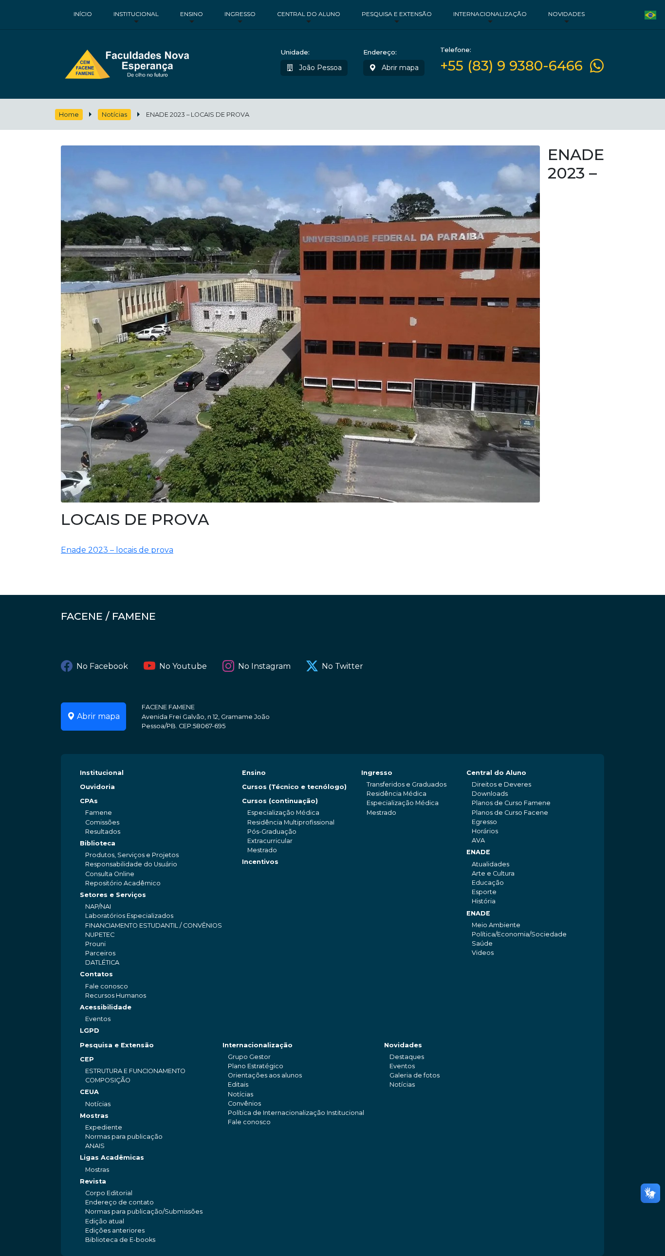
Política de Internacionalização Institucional (296, 1112)
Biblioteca (97, 843)
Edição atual (104, 1221)
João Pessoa (319, 67)
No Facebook (102, 666)
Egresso (484, 821)
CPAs (89, 801)
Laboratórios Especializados (129, 915)
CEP (87, 1059)
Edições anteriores (115, 1230)
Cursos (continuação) (280, 801)
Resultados (102, 831)
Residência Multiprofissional (290, 822)
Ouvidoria (97, 786)
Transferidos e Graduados (406, 784)
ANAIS (95, 1145)
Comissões (102, 822)
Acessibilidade (105, 1007)
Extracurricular (270, 840)
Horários (485, 831)
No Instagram (264, 666)
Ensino (191, 14)
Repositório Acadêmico (123, 883)
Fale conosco (106, 986)
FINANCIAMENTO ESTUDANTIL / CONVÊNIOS (153, 925)
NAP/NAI (98, 906)
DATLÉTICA (102, 962)
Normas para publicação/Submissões (144, 1211)
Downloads (490, 793)
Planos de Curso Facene (510, 812)
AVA (478, 840)
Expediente (103, 1127)
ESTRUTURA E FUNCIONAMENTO (135, 1071)
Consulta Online (109, 874)
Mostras (94, 1115)
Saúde (482, 943)
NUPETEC (99, 934)
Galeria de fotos (414, 1075)
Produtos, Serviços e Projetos (132, 855)
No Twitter (342, 666)
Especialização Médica (283, 812)
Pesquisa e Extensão (397, 14)
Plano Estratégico (255, 1066)
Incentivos (260, 861)
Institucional (136, 14)
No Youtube (183, 666)
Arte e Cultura (493, 873)
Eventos (98, 1019)
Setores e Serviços (113, 894)
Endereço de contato (119, 1202)
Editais (238, 1084)
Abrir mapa (399, 67)
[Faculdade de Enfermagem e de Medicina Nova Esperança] (127, 62)
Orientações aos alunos (265, 1075)
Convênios (244, 1103)
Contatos (96, 974)
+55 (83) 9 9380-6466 (511, 66)
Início (83, 14)
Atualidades (490, 864)
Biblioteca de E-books (120, 1239)
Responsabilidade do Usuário (131, 864)
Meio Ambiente (496, 925)
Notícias (114, 114)
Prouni (95, 944)
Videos (483, 952)
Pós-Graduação (271, 831)
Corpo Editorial (108, 1193)
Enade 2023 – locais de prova (117, 550)
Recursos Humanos (115, 995)
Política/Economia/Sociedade (519, 934)
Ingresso (240, 14)
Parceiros (100, 953)
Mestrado (262, 850)
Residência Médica (396, 793)
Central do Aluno (308, 14)
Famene (98, 812)
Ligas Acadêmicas (112, 1157)
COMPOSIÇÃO (107, 1080)
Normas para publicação (124, 1136)
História (484, 901)
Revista (93, 1181)
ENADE (478, 852)
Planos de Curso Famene (511, 803)
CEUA (89, 1091)
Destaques (406, 1056)
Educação (488, 882)
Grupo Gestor (249, 1056)
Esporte (484, 892)
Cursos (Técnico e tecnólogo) (294, 786)
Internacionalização (490, 14)
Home (69, 114)
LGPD (89, 1030)
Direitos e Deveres (501, 784)
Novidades (566, 14)
